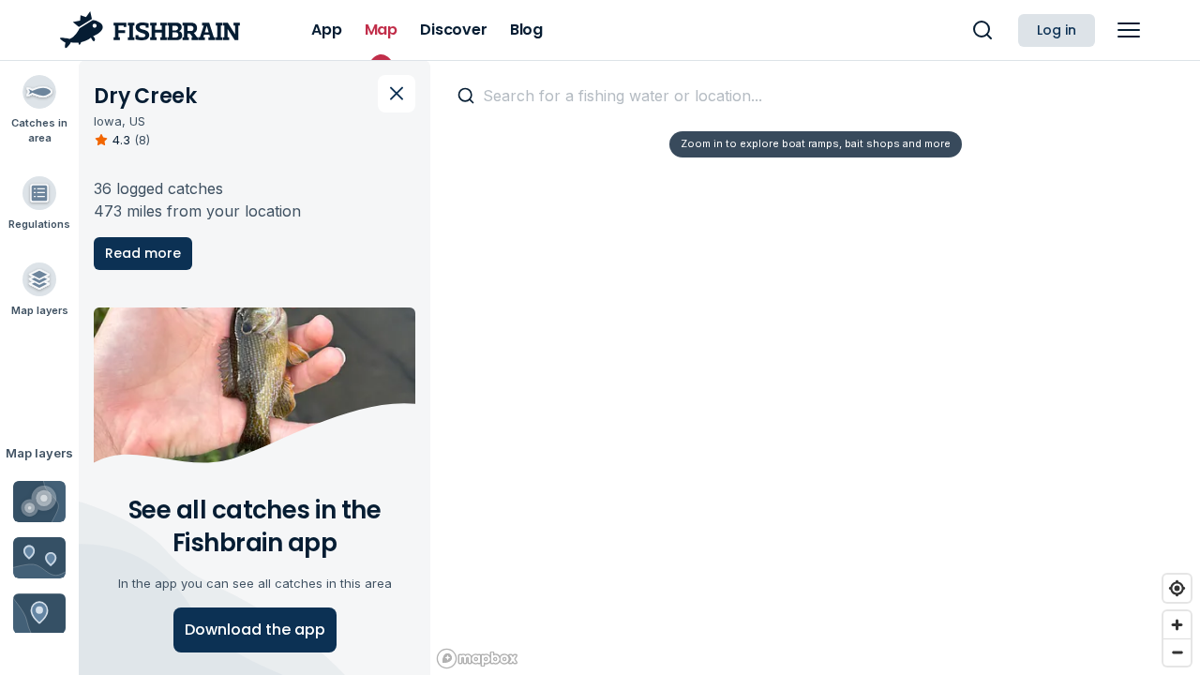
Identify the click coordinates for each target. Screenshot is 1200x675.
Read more (143, 253)
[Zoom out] (1177, 652)
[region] (815, 367)
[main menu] (1129, 30)
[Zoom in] (1177, 624)
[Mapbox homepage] (477, 658)
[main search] (982, 30)
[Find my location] (1177, 588)
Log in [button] (1056, 30)
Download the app (255, 629)
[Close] (396, 93)
